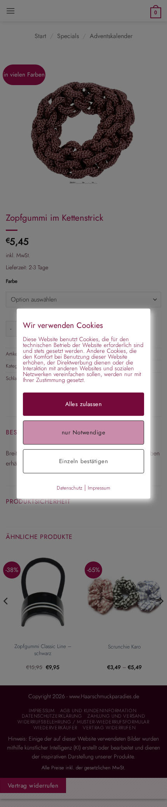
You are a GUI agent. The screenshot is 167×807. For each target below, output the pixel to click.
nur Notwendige (83, 432)
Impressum (99, 488)
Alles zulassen (83, 404)
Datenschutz (69, 488)
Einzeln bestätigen (83, 461)
